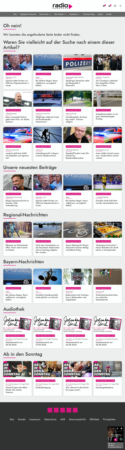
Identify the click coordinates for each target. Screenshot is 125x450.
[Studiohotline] (21, 6)
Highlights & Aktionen (28, 14)
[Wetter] (115, 6)
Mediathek (73, 14)
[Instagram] (13, 6)
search (120, 6)
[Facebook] (9, 6)
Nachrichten (43, 14)
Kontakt (108, 14)
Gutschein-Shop (89, 14)
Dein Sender (59, 14)
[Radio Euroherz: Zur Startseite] (62, 6)
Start (15, 14)
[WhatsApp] (5, 6)
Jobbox (100, 14)
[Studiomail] (17, 6)
